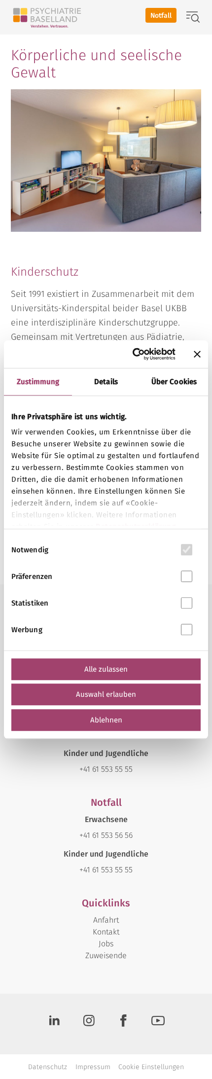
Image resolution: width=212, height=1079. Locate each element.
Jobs (106, 943)
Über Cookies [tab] (174, 381)
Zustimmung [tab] (38, 381)
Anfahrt (106, 920)
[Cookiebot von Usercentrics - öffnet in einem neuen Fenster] (133, 354)
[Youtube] (158, 1024)
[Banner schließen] (197, 354)
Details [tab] (106, 381)
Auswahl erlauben (106, 694)
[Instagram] (89, 1024)
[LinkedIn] (54, 1024)
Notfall (161, 15)
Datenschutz (47, 1067)
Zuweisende (106, 955)
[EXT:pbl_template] (47, 17)
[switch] (187, 576)
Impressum (92, 1067)
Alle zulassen (106, 669)
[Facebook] (123, 1024)
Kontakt (106, 931)
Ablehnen (106, 720)
